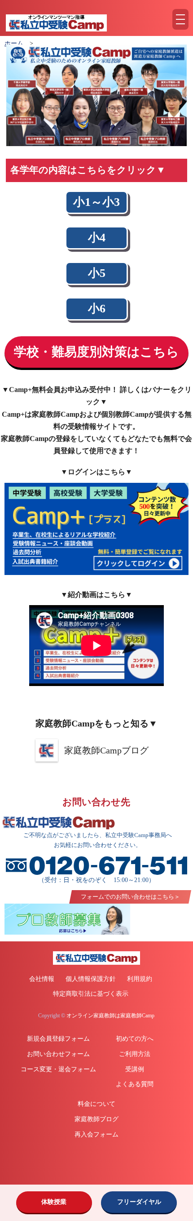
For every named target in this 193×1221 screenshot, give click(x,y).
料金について (96, 1104)
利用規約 (139, 979)
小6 (96, 308)
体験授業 (53, 1202)
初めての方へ (135, 1038)
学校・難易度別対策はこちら (96, 352)
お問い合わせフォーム (58, 1054)
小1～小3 (96, 202)
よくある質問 (135, 1084)
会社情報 (41, 979)
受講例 (134, 1069)
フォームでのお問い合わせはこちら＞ (130, 897)
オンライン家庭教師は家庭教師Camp (110, 1016)
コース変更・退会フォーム (58, 1069)
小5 (96, 273)
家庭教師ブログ (96, 1119)
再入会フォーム (96, 1134)
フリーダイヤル (139, 1202)
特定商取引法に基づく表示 (90, 993)
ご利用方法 (134, 1054)
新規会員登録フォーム (58, 1038)
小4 (96, 237)
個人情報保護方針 (91, 979)
